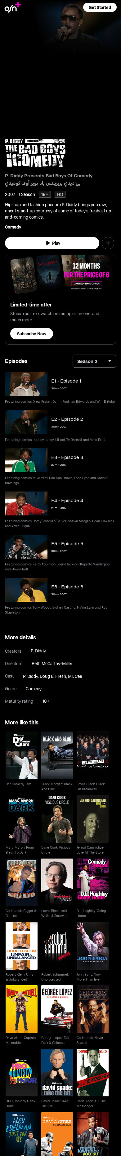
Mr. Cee (75, 676)
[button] (100, 7)
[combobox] (94, 361)
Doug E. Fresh (53, 676)
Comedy (13, 227)
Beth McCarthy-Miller (52, 663)
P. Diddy (38, 651)
